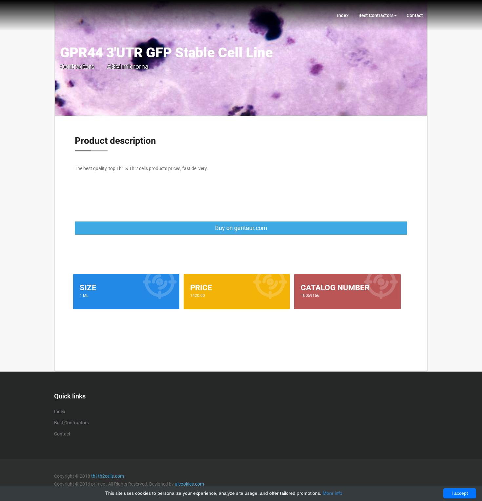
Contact (415, 15)
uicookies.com (189, 484)
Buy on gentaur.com (241, 227)
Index (343, 15)
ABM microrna (128, 66)
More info (332, 493)
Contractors (77, 66)
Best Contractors (375, 15)
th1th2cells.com (107, 476)
